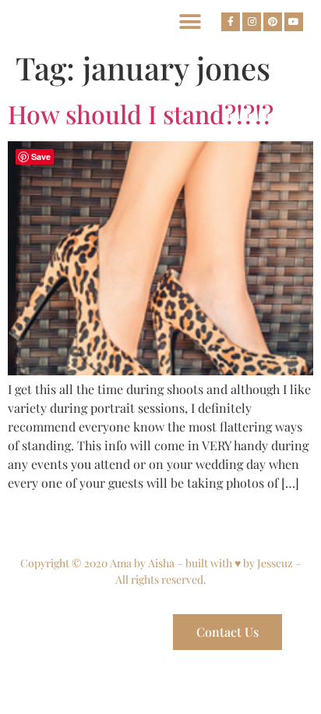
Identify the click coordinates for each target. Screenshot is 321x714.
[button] (189, 21)
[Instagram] (251, 21)
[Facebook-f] (230, 21)
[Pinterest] (272, 21)
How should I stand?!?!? (140, 113)
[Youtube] (293, 21)
